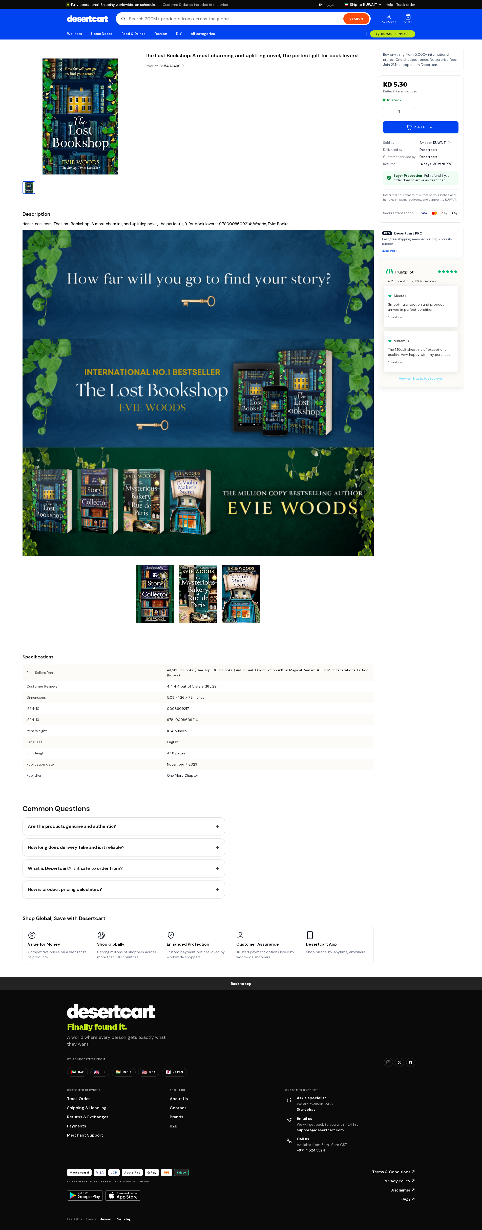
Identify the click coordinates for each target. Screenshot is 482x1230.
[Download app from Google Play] (84, 1195)
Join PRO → (391, 251)
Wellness (74, 34)
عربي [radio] (330, 5)
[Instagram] (388, 1062)
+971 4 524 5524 (311, 1150)
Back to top (241, 983)
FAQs (408, 1199)
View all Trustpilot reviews (421, 378)
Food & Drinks (133, 34)
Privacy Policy (399, 1181)
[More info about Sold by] (449, 142)
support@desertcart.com (320, 1130)
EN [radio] (321, 4)
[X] (399, 1062)
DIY (179, 34)
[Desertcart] (87, 18)
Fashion (160, 34)
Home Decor (101, 34)
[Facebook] (410, 1062)
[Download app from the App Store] (123, 1195)
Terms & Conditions (393, 1172)
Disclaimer (402, 1190)
